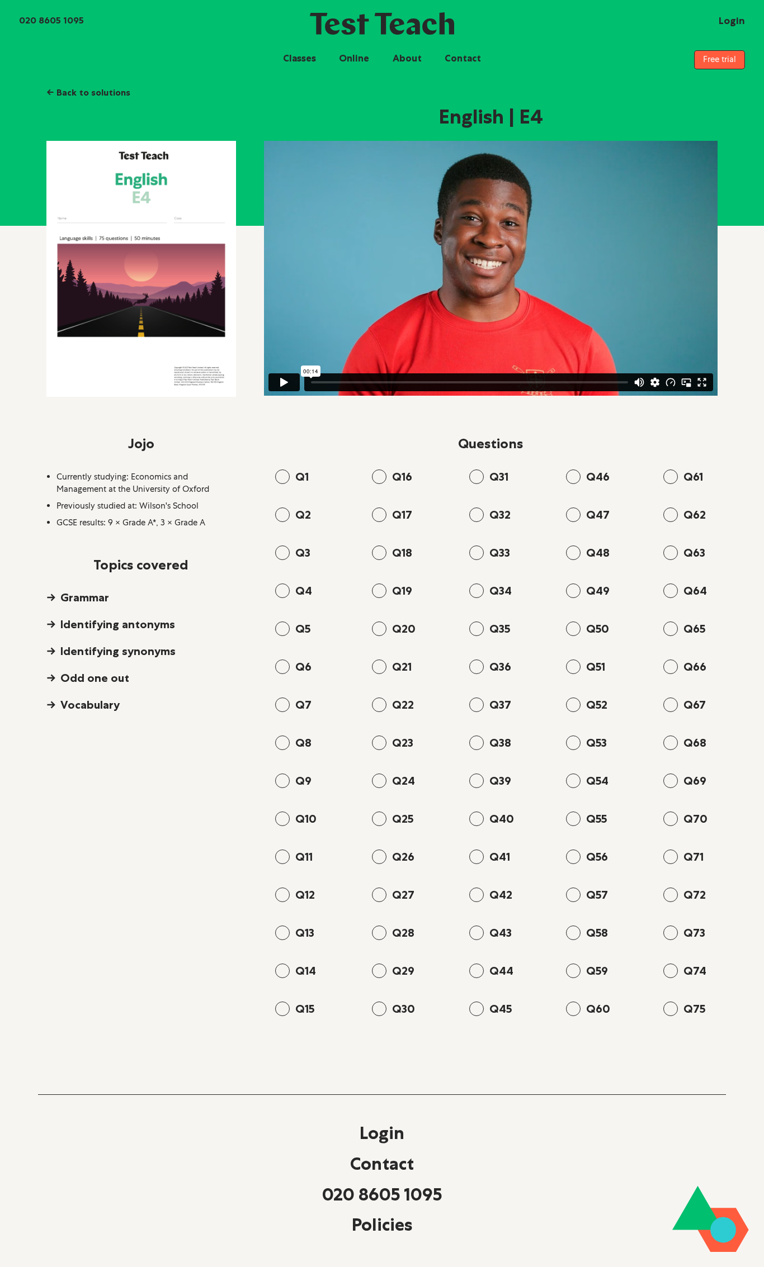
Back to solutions (88, 92)
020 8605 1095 (382, 1194)
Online (354, 58)
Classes (299, 58)
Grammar (84, 597)
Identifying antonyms (117, 624)
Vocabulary (90, 704)
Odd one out (94, 678)
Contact (463, 58)
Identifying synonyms (118, 651)
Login (382, 1132)
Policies (382, 1224)
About (407, 58)
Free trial (719, 59)
